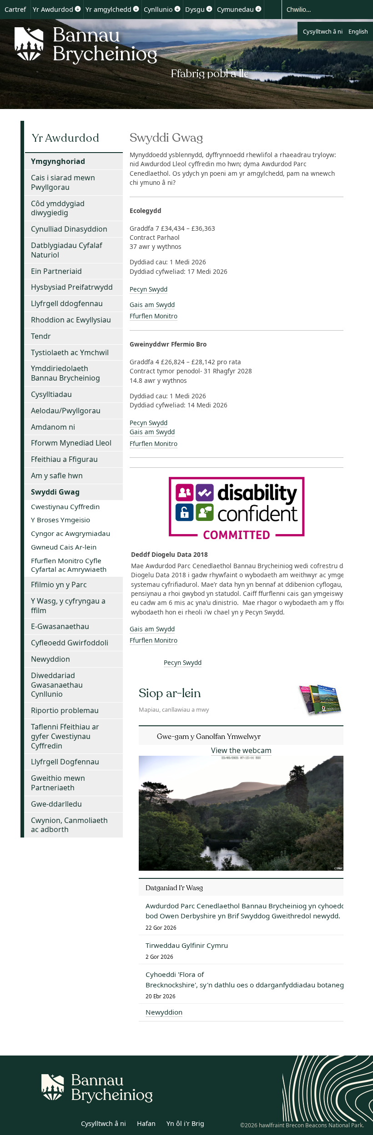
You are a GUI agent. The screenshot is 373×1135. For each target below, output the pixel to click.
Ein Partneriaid (56, 271)
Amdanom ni (53, 427)
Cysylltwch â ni (323, 31)
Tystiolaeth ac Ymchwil (70, 352)
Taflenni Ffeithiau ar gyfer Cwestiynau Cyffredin (65, 736)
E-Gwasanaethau (60, 626)
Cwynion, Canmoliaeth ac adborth (69, 825)
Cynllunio (158, 9)
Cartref (15, 9)
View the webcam (241, 750)
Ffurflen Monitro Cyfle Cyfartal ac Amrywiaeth (68, 565)
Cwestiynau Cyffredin (65, 506)
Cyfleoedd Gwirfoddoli (69, 643)
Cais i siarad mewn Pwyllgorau (63, 182)
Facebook (67, 1125)
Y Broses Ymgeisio (60, 519)
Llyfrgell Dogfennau (65, 762)
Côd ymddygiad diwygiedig (58, 208)
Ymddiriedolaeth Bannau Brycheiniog (65, 373)
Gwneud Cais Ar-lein (63, 546)
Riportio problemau (65, 710)
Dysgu (195, 9)
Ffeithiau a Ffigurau (64, 459)
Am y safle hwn (57, 476)
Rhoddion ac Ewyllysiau (71, 320)
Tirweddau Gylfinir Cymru (187, 945)
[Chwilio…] (319, 9)
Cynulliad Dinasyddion (69, 229)
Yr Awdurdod (53, 9)
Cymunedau (235, 9)
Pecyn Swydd (148, 289)
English (358, 31)
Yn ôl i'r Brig (185, 1123)
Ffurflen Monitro (153, 316)
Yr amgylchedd (108, 9)
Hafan (146, 1123)
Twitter (47, 1125)
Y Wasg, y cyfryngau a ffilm (68, 605)
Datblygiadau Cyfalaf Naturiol (66, 250)
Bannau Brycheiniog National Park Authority (128, 51)
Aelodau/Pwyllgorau (66, 411)
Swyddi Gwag (55, 492)
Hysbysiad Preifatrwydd (72, 287)
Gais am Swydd (152, 304)
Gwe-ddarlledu (56, 804)
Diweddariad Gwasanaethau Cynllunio (57, 684)
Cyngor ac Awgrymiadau (70, 533)
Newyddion (50, 659)
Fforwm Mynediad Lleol (71, 443)
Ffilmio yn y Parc (59, 585)
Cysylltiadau (51, 394)
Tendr (41, 336)
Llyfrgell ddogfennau (67, 303)
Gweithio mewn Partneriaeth (58, 783)
